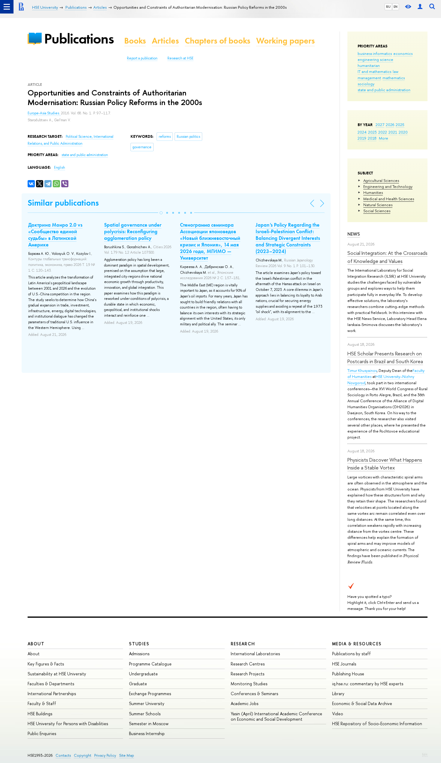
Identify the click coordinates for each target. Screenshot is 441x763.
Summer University (146, 703)
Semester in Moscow (149, 723)
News (353, 234)
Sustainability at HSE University (57, 674)
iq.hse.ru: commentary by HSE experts (367, 683)
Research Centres (248, 664)
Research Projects (247, 674)
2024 (362, 132)
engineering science (375, 59)
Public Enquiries (42, 733)
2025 (400, 124)
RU (388, 7)
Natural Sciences (377, 204)
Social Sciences (376, 210)
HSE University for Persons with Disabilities (68, 723)
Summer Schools (144, 713)
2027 (380, 124)
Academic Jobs (244, 703)
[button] (161, 213)
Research (243, 644)
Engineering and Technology (387, 186)
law (395, 71)
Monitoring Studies (249, 683)
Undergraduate (143, 674)
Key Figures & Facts (46, 664)
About (36, 644)
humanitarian (369, 65)
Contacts (63, 755)
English (59, 167)
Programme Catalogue (150, 664)
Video (337, 713)
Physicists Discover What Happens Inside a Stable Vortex (384, 463)
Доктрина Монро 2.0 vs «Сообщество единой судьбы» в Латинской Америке (55, 235)
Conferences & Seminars (254, 693)
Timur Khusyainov (362, 370)
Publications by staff (351, 653)
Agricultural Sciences (381, 180)
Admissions (139, 653)
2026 (390, 124)
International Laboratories (255, 653)
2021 (392, 132)
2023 (372, 132)
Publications (79, 38)
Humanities (373, 192)
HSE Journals (344, 664)
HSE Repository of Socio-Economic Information (377, 723)
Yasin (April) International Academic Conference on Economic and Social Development (276, 716)
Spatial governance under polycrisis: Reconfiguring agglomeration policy (132, 231)
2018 (372, 138)
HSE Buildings (40, 713)
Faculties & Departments (51, 683)
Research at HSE (180, 58)
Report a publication (142, 58)
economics (402, 53)
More (383, 138)
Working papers (285, 40)
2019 (362, 138)
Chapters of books (217, 40)
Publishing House (348, 674)
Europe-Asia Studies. (44, 113)
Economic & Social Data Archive (362, 703)
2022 (382, 132)
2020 (403, 132)
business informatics (375, 53)
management (369, 77)
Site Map (126, 755)
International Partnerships (52, 693)
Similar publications (63, 203)
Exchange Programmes (150, 693)
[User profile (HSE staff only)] (420, 7)
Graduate (138, 683)
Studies (139, 644)
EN (396, 7)
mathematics (393, 77)
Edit (425, 754)
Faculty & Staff (42, 703)
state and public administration (384, 89)
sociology (366, 83)
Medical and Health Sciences (388, 198)
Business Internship (147, 733)
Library (338, 693)
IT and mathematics (374, 71)
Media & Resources (357, 644)
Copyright (82, 755)
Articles (165, 40)
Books (135, 40)
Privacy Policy (105, 755)
